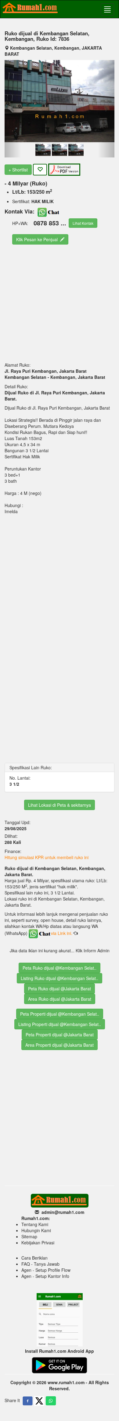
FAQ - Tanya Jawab (40, 1264)
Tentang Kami (34, 1224)
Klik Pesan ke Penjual (38, 239)
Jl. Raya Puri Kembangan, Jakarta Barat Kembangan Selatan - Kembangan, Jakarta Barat (55, 374)
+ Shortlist (18, 170)
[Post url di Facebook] (27, 1401)
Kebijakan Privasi (37, 1242)
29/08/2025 (16, 828)
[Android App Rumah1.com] (59, 1365)
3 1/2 (14, 784)
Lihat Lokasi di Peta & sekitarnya (59, 805)
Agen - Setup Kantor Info (45, 1276)
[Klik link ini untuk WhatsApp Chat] (49, 211)
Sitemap (29, 1236)
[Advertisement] (59, 303)
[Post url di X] (39, 1401)
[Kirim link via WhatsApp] (50, 1401)
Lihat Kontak (83, 223)
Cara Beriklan (34, 1258)
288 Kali (13, 842)
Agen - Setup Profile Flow (45, 1270)
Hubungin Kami (36, 1230)
